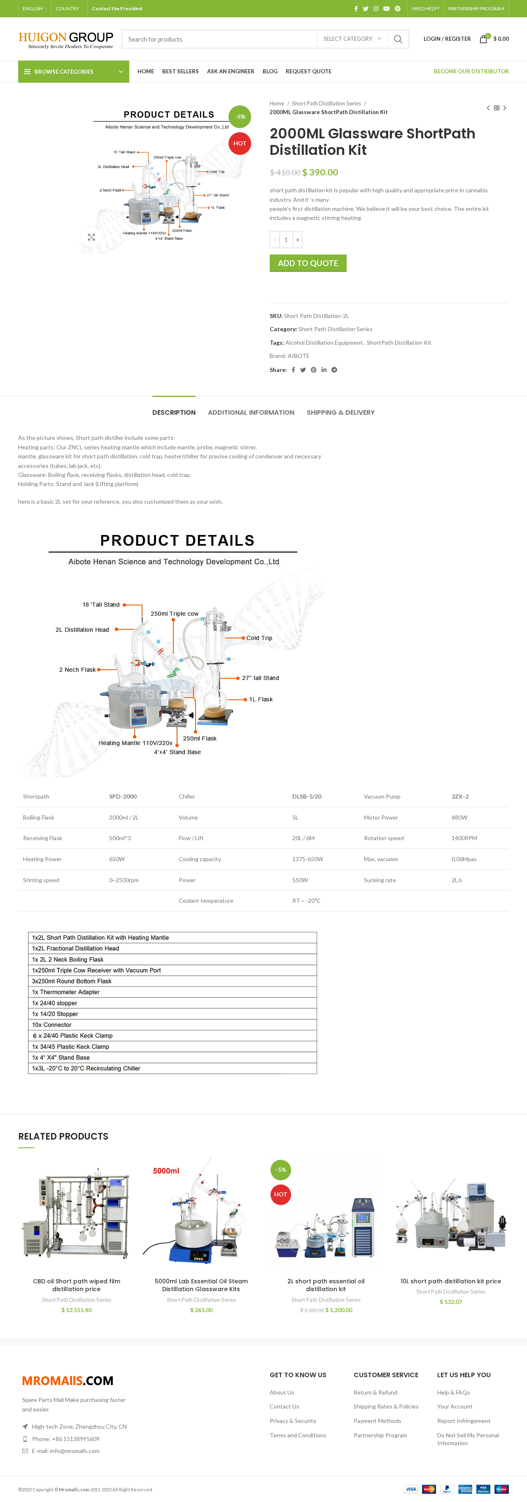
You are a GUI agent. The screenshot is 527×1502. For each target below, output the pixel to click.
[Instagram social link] (376, 8)
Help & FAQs (453, 1392)
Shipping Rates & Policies (386, 1406)
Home (277, 103)
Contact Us (284, 1406)
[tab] (174, 408)
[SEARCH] (398, 39)
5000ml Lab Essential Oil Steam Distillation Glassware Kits (201, 1285)
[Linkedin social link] (324, 369)
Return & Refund (375, 1392)
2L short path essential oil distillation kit (326, 1285)
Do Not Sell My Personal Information (468, 1439)
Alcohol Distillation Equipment (324, 342)
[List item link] (75, 1439)
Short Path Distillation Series (327, 103)
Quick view (128, 1170)
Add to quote (308, 263)
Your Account (455, 1406)
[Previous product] (488, 108)
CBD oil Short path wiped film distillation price (76, 1285)
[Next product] (505, 108)
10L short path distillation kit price (451, 1281)
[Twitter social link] (365, 8)
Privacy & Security (293, 1420)
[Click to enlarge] (91, 237)
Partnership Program (380, 1435)
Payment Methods (377, 1420)
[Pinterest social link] (397, 8)
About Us (282, 1392)
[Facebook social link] (356, 8)
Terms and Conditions (298, 1435)
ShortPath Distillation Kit (399, 342)
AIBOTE (299, 355)
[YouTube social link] (386, 8)
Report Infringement (464, 1420)
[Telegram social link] (334, 369)
